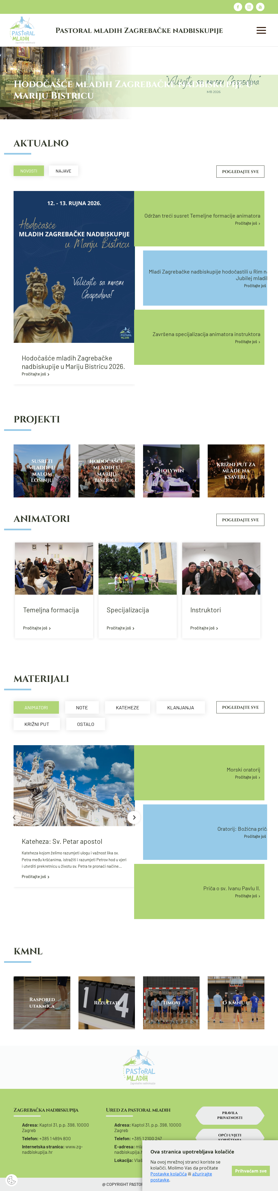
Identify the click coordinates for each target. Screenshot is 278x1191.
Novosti (28, 170)
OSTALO (85, 724)
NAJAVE (63, 170)
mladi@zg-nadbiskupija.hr (135, 1149)
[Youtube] (260, 7)
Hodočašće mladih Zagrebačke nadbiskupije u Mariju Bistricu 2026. (73, 362)
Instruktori (205, 610)
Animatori (36, 707)
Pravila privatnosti (229, 1115)
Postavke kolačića (168, 1174)
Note (82, 707)
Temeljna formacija (51, 610)
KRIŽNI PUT (36, 724)
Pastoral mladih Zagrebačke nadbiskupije (139, 31)
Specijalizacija (128, 610)
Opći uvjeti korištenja (230, 1138)
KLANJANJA (180, 707)
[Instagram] (249, 7)
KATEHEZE (127, 707)
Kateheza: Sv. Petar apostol (62, 841)
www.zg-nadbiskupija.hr (52, 1149)
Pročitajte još (34, 373)
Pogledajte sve (240, 172)
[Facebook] (238, 7)
